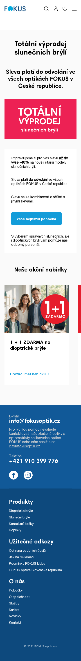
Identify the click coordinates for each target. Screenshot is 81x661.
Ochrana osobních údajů (27, 550)
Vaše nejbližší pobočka (36, 219)
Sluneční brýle (19, 517)
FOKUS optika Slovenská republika (35, 570)
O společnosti (19, 597)
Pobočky (16, 590)
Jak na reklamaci (21, 557)
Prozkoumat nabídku (28, 374)
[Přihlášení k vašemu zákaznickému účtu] (55, 8)
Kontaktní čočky (21, 524)
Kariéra (14, 610)
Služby (14, 603)
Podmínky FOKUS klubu (27, 563)
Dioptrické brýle (21, 511)
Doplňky (15, 530)
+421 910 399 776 (33, 461)
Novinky (15, 616)
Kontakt (15, 622)
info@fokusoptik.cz (34, 421)
